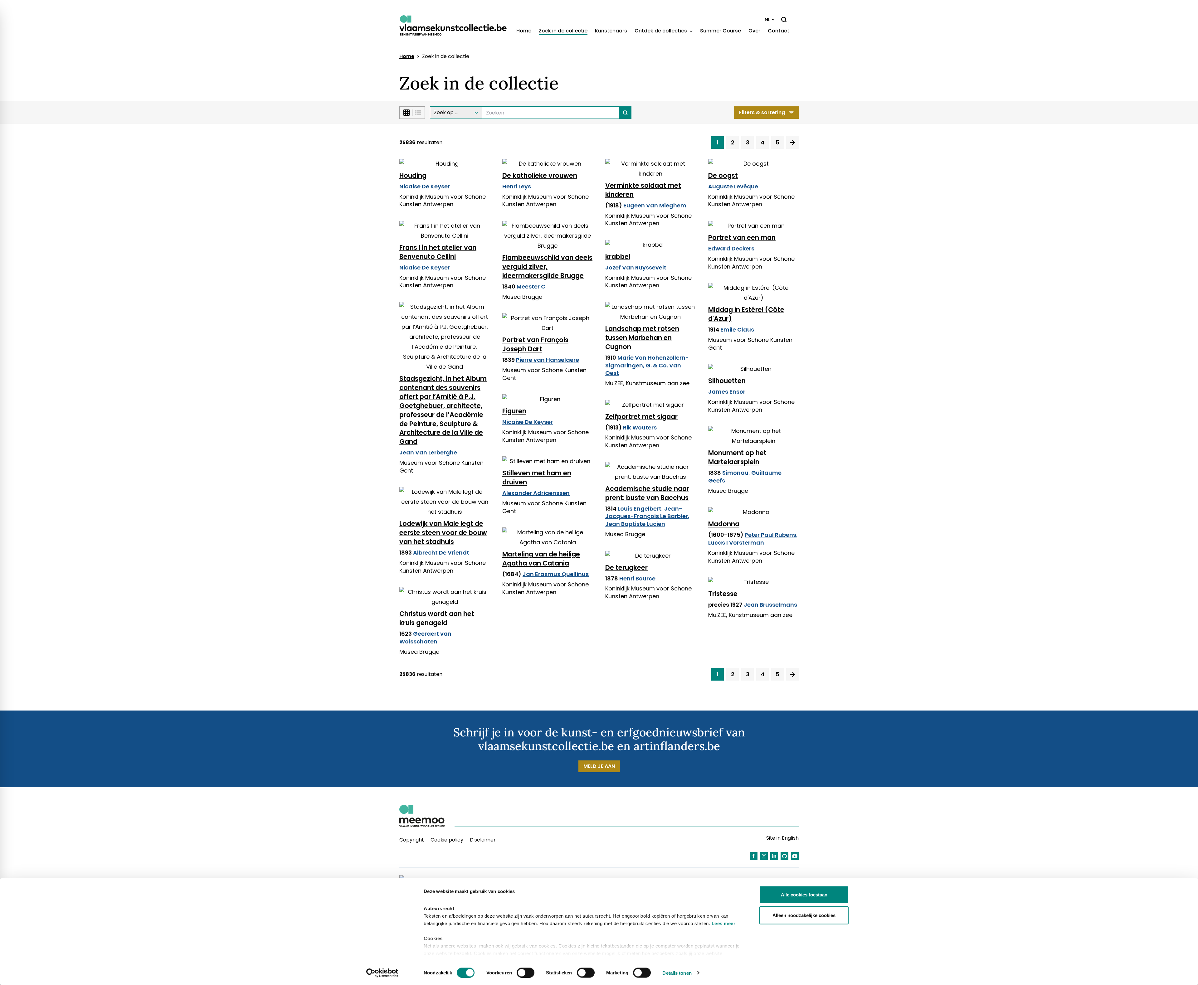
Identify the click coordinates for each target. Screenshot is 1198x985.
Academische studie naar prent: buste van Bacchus (647, 493)
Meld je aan (599, 766)
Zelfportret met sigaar (641, 416)
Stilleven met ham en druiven (536, 477)
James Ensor (726, 391)
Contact (778, 30)
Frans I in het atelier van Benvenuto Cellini (437, 252)
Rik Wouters (640, 427)
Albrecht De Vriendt (441, 552)
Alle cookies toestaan (804, 894)
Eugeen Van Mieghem (654, 205)
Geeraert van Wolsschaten (425, 637)
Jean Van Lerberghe (428, 452)
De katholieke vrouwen (539, 175)
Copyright (411, 839)
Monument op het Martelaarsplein (737, 457)
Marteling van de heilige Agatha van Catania (541, 559)
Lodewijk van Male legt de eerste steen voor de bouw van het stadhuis (443, 532)
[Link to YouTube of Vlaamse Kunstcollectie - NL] (795, 856)
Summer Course (720, 30)
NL (767, 19)
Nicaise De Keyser (424, 186)
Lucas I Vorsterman (736, 542)
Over (754, 30)
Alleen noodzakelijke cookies (803, 915)
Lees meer (724, 923)
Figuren (514, 410)
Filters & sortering (762, 112)
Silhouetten (727, 380)
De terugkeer (626, 567)
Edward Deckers (731, 248)
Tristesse (723, 593)
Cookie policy (447, 839)
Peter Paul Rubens (770, 535)
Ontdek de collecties (661, 30)
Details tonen (676, 972)
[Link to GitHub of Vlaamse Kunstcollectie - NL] (784, 856)
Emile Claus (737, 329)
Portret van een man (742, 237)
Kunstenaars (611, 30)
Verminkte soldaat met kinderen (643, 190)
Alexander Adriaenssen (536, 493)
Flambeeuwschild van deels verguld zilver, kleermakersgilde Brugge (547, 266)
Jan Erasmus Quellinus (556, 574)
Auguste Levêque (733, 186)
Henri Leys (516, 186)
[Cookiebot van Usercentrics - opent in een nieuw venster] (382, 973)
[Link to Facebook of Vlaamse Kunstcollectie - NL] (753, 856)
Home (523, 30)
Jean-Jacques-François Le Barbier (646, 512)
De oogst (723, 175)
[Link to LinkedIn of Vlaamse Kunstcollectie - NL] (774, 856)
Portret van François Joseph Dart (535, 344)
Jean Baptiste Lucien (635, 524)
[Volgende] (792, 142)
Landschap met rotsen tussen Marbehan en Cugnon (642, 337)
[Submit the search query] (625, 112)
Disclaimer (483, 839)
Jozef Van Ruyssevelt (635, 267)
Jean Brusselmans (770, 605)
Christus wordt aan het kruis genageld (436, 618)
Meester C (531, 286)
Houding (412, 175)
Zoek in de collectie (563, 30)
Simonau (735, 473)
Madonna (723, 523)
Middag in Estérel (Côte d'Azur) (746, 314)
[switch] (525, 973)
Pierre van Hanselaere (547, 360)
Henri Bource (637, 578)
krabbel (617, 256)
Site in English (782, 838)
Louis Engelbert (639, 508)
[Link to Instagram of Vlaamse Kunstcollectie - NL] (764, 856)
